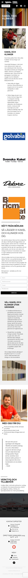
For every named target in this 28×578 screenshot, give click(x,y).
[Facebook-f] (14, 562)
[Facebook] (21, 6)
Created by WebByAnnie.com (14, 570)
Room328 (15, 353)
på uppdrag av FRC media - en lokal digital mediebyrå (13, 573)
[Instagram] (25, 6)
